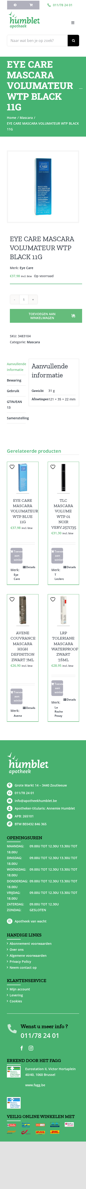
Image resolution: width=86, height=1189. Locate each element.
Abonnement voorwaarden (31, 943)
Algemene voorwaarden (28, 955)
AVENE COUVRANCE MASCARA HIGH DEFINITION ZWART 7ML (23, 646)
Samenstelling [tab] (16, 418)
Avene (18, 716)
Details (30, 567)
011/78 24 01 (24, 793)
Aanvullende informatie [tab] (16, 367)
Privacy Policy (20, 961)
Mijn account (20, 989)
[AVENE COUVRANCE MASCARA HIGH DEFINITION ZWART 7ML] (22, 610)
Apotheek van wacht (31, 921)
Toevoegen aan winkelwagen (42, 316)
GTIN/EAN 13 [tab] (14, 404)
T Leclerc (59, 577)
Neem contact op (23, 967)
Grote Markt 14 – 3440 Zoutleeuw (41, 785)
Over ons (17, 949)
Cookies (16, 1001)
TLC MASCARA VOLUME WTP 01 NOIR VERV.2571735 (63, 514)
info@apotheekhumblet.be (36, 801)
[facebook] (21, 1048)
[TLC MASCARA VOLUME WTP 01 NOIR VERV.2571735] (63, 477)
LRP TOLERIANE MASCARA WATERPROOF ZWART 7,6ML (64, 646)
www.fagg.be (35, 1085)
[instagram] (31, 1048)
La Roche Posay (59, 711)
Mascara (33, 342)
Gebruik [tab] (13, 391)
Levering (16, 995)
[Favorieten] (12, 467)
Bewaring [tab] (14, 380)
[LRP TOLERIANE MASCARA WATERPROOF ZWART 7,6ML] (63, 610)
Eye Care (26, 268)
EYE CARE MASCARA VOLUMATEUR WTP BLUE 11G (24, 511)
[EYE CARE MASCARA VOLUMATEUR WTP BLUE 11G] (22, 477)
